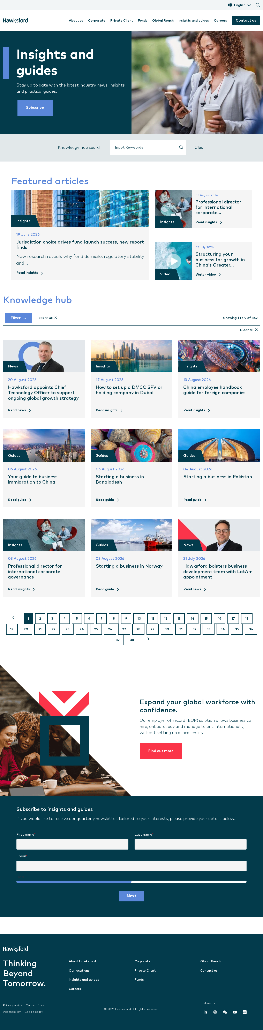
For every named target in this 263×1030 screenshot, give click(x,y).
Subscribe (35, 108)
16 (219, 618)
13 (179, 618)
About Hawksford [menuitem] (82, 961)
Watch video (206, 274)
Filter (16, 318)
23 (67, 629)
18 (246, 618)
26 (110, 629)
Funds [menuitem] (142, 20)
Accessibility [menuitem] (12, 1011)
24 (82, 629)
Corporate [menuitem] (96, 20)
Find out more (161, 751)
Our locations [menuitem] (79, 970)
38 (132, 640)
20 (26, 629)
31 (180, 629)
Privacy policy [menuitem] (12, 1005)
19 (12, 629)
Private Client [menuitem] (121, 20)
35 (237, 629)
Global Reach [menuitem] (163, 20)
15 (206, 618)
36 (251, 629)
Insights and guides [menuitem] (194, 20)
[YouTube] (235, 1013)
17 (233, 618)
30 (167, 629)
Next (131, 896)
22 (53, 629)
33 (208, 629)
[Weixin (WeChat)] (225, 1013)
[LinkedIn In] (205, 1013)
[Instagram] (215, 1013)
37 (118, 640)
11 (152, 618)
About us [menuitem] (76, 20)
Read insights (27, 272)
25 (96, 629)
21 (40, 629)
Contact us (246, 20)
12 (165, 618)
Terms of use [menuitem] (35, 1005)
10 (139, 618)
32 (194, 629)
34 (223, 629)
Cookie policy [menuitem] (33, 1011)
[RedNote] (245, 1013)
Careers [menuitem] (220, 20)
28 (138, 629)
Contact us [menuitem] (209, 970)
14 (192, 618)
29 (153, 629)
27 (124, 629)
